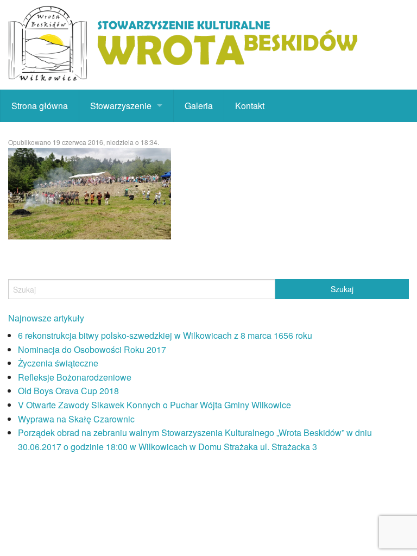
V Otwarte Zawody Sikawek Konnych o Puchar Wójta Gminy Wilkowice (154, 405)
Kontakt (249, 105)
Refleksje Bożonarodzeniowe (74, 377)
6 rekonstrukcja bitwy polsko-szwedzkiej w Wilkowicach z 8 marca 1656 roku (165, 335)
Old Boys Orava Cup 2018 (68, 390)
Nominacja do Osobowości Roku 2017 (92, 349)
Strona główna (39, 105)
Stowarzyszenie (120, 105)
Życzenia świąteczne (58, 363)
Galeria (199, 105)
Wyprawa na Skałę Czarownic (76, 419)
